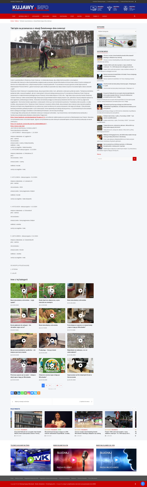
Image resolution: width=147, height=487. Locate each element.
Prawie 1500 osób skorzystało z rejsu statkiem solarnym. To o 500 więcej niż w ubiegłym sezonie (87, 433)
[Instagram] (28, 392)
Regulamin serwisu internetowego (48, 478)
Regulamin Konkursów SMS (31, 478)
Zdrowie (87, 16)
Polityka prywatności (64, 478)
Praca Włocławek (92, 478)
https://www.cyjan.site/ (18, 126)
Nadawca (73, 478)
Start (13, 16)
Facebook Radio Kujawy (113, 1)
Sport (72, 16)
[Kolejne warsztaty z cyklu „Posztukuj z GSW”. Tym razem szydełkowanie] (99, 118)
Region (54, 16)
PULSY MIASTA (15, 409)
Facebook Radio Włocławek (127, 1)
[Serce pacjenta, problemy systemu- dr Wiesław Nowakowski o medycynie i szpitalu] (99, 146)
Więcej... (99, 154)
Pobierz (95, 16)
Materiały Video (23, 16)
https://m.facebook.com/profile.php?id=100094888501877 (28, 124)
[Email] (25, 392)
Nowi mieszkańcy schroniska (76, 300)
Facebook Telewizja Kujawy (99, 1)
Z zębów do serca (84, 401)
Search (134, 159)
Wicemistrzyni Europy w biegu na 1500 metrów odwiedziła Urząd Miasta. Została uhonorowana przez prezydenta (119, 106)
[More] (38, 392)
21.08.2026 (48, 436)
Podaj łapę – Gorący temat (47, 350)
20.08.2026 (18, 436)
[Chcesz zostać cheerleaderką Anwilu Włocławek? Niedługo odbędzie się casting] (99, 57)
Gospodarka (63, 16)
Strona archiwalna (82, 478)
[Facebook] (135, 1)
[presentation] (133, 409)
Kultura (79, 16)
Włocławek (46, 16)
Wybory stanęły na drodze (22, 401)
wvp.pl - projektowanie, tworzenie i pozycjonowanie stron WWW (79, 484)
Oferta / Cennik (19, 478)
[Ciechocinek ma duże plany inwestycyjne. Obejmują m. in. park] (99, 86)
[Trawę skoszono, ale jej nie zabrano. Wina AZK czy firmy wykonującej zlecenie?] (99, 127)
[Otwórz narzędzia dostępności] (143, 484)
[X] (15, 392)
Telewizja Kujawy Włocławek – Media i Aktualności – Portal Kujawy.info (37, 484)
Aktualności (35, 16)
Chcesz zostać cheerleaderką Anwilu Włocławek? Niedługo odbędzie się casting (58, 432)
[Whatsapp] (22, 392)
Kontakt (104, 16)
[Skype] (35, 392)
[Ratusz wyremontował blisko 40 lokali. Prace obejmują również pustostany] (99, 76)
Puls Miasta (24, 429)
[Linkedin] (18, 392)
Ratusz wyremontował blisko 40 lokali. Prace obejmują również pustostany (118, 432)
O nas (12, 478)
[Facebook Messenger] (32, 392)
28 (57, 385)
